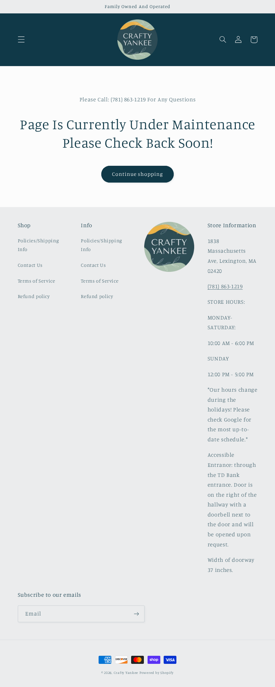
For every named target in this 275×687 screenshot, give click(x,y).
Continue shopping (137, 174)
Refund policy (34, 296)
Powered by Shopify (157, 673)
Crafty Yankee (126, 673)
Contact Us (30, 265)
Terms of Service (36, 281)
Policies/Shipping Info (38, 245)
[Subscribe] (136, 613)
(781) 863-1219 (225, 286)
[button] (21, 39)
